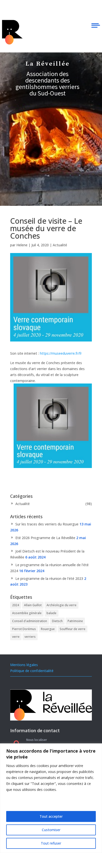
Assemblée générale (27, 613)
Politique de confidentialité (31, 670)
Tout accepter (51, 816)
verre (16, 637)
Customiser (51, 829)
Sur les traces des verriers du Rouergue (46, 524)
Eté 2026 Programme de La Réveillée (45, 537)
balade (51, 613)
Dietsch (57, 621)
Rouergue (48, 629)
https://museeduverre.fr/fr (61, 353)
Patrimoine (75, 621)
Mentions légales (24, 664)
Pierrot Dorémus (24, 629)
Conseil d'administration (29, 621)
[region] (51, 798)
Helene (21, 245)
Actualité (60, 245)
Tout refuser (51, 843)
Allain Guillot (33, 605)
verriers (30, 637)
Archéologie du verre (61, 605)
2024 (15, 605)
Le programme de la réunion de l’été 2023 (49, 578)
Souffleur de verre (72, 629)
